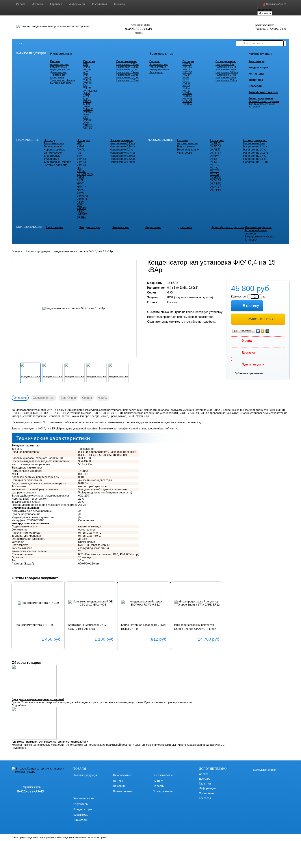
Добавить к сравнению (249, 373)
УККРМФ (187, 93)
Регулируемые (58, 67)
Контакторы (256, 73)
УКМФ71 (88, 112)
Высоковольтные (161, 53)
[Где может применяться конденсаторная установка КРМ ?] (150, 723)
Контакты (119, 4)
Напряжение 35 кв (226, 77)
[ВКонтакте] (258, 331)
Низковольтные (61, 53)
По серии (89, 61)
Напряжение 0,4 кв (126, 69)
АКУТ (86, 96)
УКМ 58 (87, 77)
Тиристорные (57, 74)
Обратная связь (140, 24)
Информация (77, 4)
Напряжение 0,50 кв (127, 74)
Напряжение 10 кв (226, 69)
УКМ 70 (87, 82)
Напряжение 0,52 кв (127, 77)
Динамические (58, 72)
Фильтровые (57, 77)
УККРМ (87, 88)
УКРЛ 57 (186, 69)
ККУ (85, 85)
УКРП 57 (187, 72)
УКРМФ (87, 120)
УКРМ (86, 67)
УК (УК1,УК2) (90, 90)
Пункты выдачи (253, 364)
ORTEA (87, 127)
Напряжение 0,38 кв (127, 67)
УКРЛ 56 (186, 64)
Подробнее (19, 705)
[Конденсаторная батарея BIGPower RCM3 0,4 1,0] (144, 603)
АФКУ (86, 114)
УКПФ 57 (187, 104)
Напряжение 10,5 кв (227, 72)
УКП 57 (186, 90)
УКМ (85, 74)
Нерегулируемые (60, 69)
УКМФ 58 (88, 109)
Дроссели (255, 86)
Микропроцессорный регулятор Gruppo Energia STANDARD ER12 (195, 626)
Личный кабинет (275, 4)
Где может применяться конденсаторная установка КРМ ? (50, 741)
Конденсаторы (258, 67)
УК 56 (185, 77)
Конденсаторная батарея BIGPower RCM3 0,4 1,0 (143, 626)
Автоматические (59, 64)
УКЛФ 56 (187, 96)
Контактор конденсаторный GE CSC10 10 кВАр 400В (88, 626)
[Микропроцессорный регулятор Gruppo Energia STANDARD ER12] (197, 603)
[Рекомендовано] (22, 592)
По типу (55, 61)
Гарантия (56, 4)
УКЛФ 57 (187, 101)
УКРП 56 (187, 67)
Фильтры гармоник (261, 98)
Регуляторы (256, 61)
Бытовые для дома (60, 82)
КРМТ (86, 98)
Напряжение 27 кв (226, 74)
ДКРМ (86, 93)
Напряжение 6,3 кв (226, 67)
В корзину (251, 306)
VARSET (88, 125)
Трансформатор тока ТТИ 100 (34, 625)
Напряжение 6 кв (225, 64)
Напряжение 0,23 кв (127, 64)
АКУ (85, 72)
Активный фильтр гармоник (264, 101)
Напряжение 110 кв (226, 80)
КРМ (85, 64)
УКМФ (86, 106)
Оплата (21, 4)
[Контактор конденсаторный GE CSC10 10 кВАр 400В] (91, 603)
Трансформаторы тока (263, 92)
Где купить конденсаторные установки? (38, 699)
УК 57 (185, 80)
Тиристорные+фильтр (62, 80)
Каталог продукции (31, 53)
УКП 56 (186, 85)
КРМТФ (87, 101)
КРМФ (86, 104)
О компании (99, 4)
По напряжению (126, 61)
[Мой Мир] (267, 331)
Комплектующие (260, 53)
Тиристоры (256, 79)
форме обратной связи (162, 428)
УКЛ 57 (186, 88)
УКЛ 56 (186, 82)
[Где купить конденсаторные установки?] (150, 681)
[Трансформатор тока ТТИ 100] (38, 603)
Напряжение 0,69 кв (127, 80)
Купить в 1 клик (260, 319)
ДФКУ (86, 122)
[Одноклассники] (262, 331)
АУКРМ (87, 69)
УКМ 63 (87, 80)
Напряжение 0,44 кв (127, 72)
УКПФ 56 (187, 98)
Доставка (38, 4)
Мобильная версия (264, 769)
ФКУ (85, 117)
